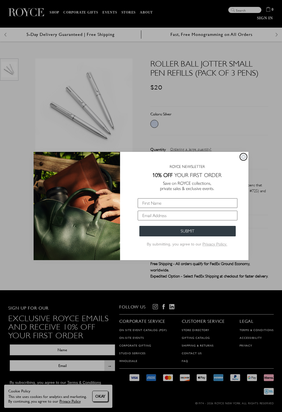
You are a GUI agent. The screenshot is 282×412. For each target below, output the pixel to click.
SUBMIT (187, 231)
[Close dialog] (243, 157)
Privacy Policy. (214, 244)
